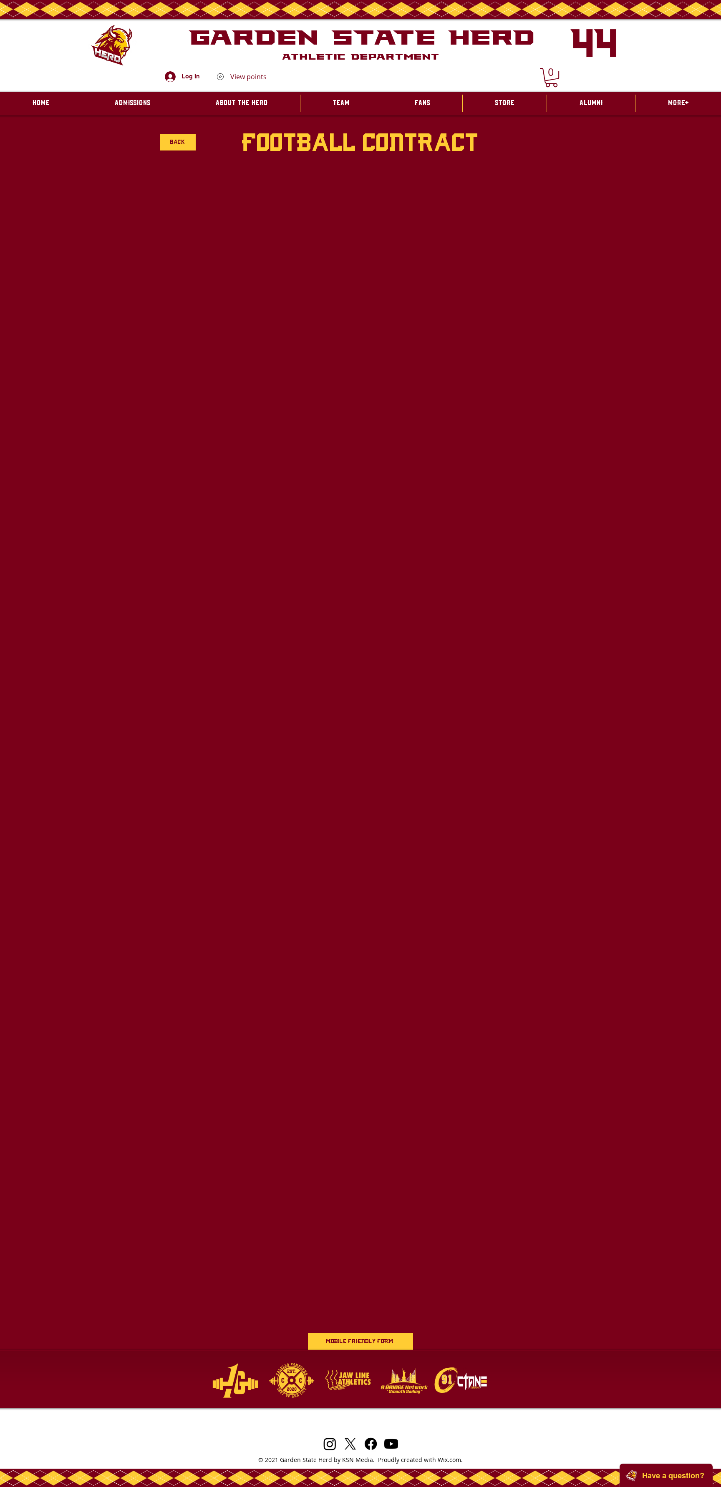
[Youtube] (391, 1444)
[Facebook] (371, 1444)
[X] (350, 1444)
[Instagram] (330, 1444)
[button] (551, 77)
